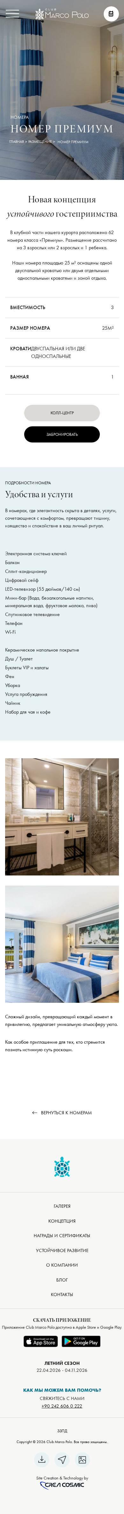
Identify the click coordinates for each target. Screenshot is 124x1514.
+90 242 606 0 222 (62, 1406)
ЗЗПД (62, 1430)
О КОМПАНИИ (62, 1265)
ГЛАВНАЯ (16, 141)
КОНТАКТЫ (62, 1294)
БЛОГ (62, 1280)
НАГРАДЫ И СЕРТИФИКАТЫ (62, 1235)
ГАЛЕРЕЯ (62, 1206)
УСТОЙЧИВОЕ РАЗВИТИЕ (62, 1250)
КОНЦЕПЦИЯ (62, 1221)
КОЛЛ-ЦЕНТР (62, 412)
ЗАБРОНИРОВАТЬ (62, 434)
